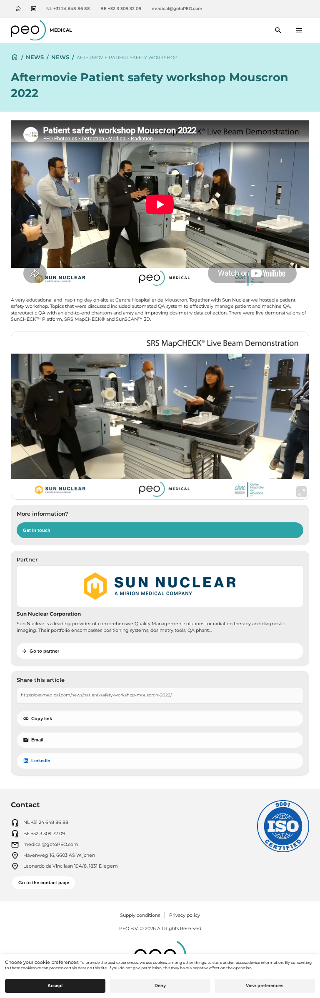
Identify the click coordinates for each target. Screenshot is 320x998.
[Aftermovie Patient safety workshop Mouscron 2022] (160, 415)
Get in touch (36, 530)
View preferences (264, 985)
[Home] (18, 9)
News (35, 57)
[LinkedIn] (33, 9)
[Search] (278, 30)
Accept (55, 985)
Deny (160, 985)
